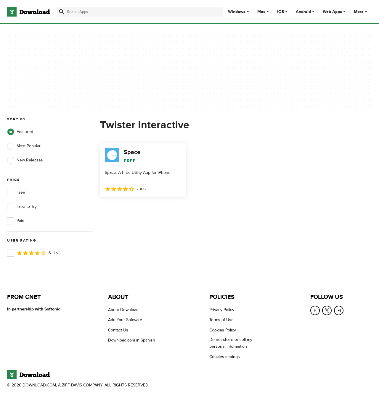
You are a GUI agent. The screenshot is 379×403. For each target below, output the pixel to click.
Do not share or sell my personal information (230, 343)
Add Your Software (125, 319)
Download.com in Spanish (131, 340)
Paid (20, 220)
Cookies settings (224, 356)
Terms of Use (221, 319)
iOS (280, 12)
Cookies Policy (222, 330)
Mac (261, 12)
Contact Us (118, 330)
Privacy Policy (221, 309)
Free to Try (27, 206)
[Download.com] (28, 12)
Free (21, 192)
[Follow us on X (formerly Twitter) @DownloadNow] (327, 310)
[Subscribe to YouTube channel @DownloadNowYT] (338, 310)
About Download (123, 309)
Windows (236, 12)
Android (303, 12)
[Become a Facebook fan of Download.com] (315, 310)
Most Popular (29, 145)
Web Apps (332, 12)
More (359, 11)
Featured (25, 131)
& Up (53, 252)
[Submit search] (61, 12)
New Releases (30, 160)
